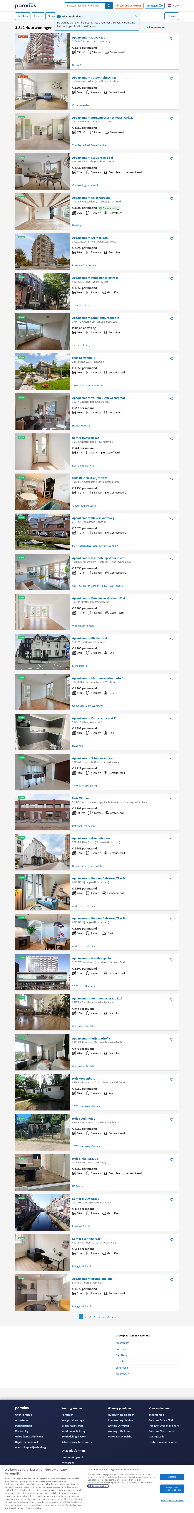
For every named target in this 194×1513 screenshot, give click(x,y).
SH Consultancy (81, 345)
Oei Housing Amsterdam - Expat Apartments (97, 585)
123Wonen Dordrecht (84, 786)
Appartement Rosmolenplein (92, 1278)
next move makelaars (84, 906)
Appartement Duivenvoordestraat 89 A (98, 598)
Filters (24, 16)
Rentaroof (68, 1462)
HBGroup (77, 1186)
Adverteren (22, 1420)
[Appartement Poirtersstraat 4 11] (42, 732)
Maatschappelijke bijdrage (31, 1447)
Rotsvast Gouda (81, 1226)
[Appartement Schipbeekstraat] (42, 772)
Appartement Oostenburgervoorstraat (98, 558)
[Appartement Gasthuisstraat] (42, 852)
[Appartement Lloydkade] (42, 51)
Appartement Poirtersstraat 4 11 (94, 718)
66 (108, 1316)
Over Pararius (23, 1414)
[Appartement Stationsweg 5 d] (42, 171)
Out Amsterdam (81, 105)
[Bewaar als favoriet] (172, 38)
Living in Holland (81, 1266)
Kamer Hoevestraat (85, 438)
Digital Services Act (26, 1442)
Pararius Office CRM (161, 1420)
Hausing (77, 225)
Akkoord (172, 1476)
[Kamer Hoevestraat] (42, 451)
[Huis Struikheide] (42, 1132)
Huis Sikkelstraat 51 (86, 1158)
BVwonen (77, 746)
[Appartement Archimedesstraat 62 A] (42, 1012)
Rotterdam (122, 1349)
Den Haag (121, 1355)
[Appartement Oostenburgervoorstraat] (42, 572)
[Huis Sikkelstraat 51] (42, 1172)
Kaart (173, 16)
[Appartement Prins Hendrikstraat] (42, 291)
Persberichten (23, 1425)
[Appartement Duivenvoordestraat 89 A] (42, 612)
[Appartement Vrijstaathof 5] (42, 1052)
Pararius (25, 6)
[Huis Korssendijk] (42, 371)
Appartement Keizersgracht (91, 197)
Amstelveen (122, 1374)
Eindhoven (122, 1367)
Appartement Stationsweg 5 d (92, 157)
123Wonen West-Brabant (86, 1106)
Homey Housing (81, 425)
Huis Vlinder (80, 798)
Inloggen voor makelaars (164, 1425)
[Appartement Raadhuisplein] (42, 972)
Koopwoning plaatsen (121, 1420)
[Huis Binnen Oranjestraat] (42, 491)
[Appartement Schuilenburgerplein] (42, 331)
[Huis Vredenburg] (42, 1092)
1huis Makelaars (81, 305)
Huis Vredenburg (83, 1078)
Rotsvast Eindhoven (83, 826)
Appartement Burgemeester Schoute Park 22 (102, 117)
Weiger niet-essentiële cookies (172, 1488)
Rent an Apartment (83, 465)
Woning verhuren (118, 1425)
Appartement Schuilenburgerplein (95, 318)
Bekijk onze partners (98, 1486)
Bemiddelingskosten (74, 1436)
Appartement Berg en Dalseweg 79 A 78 (99, 918)
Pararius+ (67, 1414)
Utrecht (120, 1361)
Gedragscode (156, 1436)
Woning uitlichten (119, 1431)
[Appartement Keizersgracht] (42, 211)
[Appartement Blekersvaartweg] (42, 532)
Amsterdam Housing (84, 505)
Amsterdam (122, 1343)
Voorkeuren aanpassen (172, 1500)
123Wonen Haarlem (83, 986)
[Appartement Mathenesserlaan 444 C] (42, 692)
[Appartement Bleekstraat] (42, 652)
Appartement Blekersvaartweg (93, 518)
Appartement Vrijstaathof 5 (91, 1038)
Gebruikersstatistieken (29, 1436)
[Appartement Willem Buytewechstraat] (42, 411)
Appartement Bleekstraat (89, 638)
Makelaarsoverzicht (120, 1436)
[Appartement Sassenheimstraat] (42, 91)
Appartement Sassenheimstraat (94, 77)
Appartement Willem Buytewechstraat (98, 398)
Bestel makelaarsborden (163, 1442)
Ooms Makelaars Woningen (88, 706)
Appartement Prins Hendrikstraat (95, 278)
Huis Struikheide (83, 1118)
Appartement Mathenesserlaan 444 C (97, 678)
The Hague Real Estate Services (90, 145)
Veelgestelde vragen (73, 1420)
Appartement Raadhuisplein (91, 958)
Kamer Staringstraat (86, 1238)
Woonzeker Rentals (83, 625)
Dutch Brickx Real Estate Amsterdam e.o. (95, 545)
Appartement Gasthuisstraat (92, 838)
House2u (77, 65)
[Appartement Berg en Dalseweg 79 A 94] (42, 892)
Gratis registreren (72, 1425)
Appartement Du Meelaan (90, 237)
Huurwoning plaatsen (121, 1414)
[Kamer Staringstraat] (42, 1252)
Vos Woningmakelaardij (85, 185)
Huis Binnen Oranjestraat (89, 478)
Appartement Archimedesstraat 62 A (97, 998)
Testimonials (156, 1414)
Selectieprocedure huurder (78, 1442)
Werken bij (21, 1431)
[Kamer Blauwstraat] (42, 1212)
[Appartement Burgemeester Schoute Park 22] (42, 131)
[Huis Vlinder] (42, 812)
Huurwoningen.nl (72, 1457)
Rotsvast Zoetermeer (84, 265)
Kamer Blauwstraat (85, 1198)
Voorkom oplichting (73, 1431)
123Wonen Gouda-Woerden (88, 385)
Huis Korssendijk (83, 358)
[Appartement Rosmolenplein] (42, 1292)
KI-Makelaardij (80, 665)
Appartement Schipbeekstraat (93, 758)
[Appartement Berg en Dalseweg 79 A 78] (42, 932)
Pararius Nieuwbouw (161, 1431)
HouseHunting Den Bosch (87, 866)
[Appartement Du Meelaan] (42, 251)
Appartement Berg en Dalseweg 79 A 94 (99, 878)
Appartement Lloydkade (88, 37)
